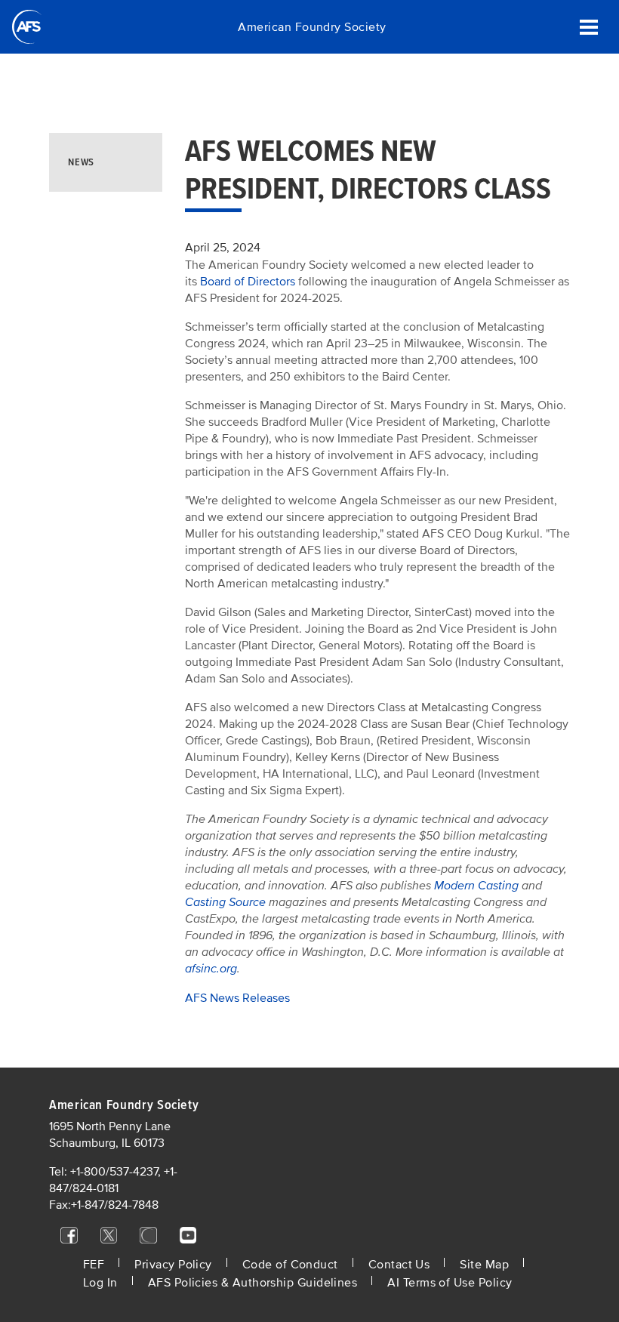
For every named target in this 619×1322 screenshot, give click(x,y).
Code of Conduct (290, 1264)
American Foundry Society (312, 27)
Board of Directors (247, 281)
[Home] (27, 27)
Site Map (484, 1264)
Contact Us (399, 1264)
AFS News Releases (237, 998)
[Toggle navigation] (589, 27)
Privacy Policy (172, 1264)
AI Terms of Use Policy (449, 1282)
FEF (93, 1264)
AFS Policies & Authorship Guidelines (253, 1282)
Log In (100, 1282)
